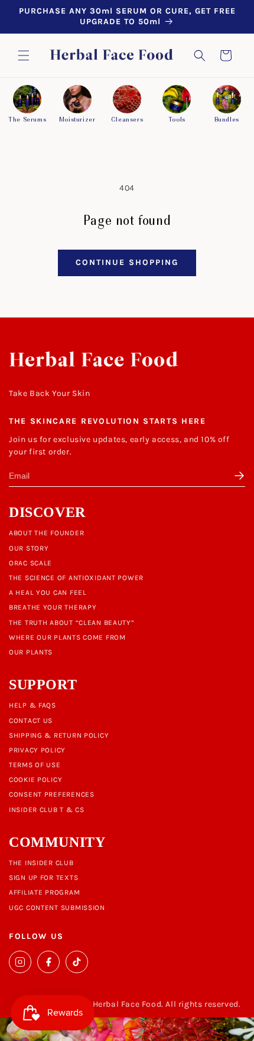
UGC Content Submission (57, 907)
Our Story (28, 548)
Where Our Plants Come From (67, 637)
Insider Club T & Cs (46, 810)
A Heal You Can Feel (48, 592)
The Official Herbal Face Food (102, 1004)
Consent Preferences (52, 794)
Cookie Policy (35, 779)
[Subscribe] (237, 476)
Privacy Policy (37, 750)
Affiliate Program (44, 892)
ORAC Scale (30, 563)
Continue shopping (127, 262)
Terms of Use (35, 765)
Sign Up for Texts (43, 877)
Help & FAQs (32, 705)
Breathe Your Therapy (52, 607)
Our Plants (31, 652)
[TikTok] (77, 962)
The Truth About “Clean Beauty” (72, 622)
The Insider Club (41, 863)
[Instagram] (20, 962)
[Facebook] (48, 962)
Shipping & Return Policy (59, 735)
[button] (24, 55)
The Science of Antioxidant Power (76, 578)
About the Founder (46, 533)
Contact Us (31, 720)
